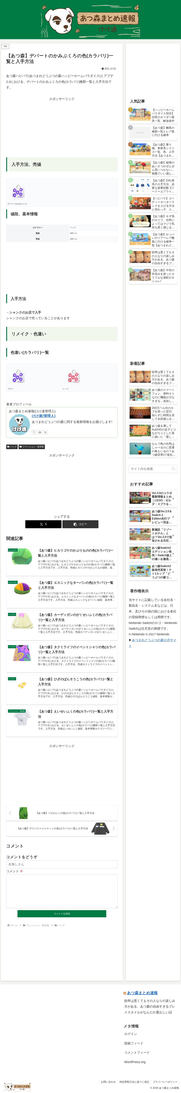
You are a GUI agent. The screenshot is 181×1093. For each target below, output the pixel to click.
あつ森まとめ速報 (142, 993)
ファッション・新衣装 (33, 446)
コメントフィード (137, 1052)
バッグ (13, 446)
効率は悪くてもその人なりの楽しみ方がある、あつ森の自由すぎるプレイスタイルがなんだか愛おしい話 (149, 1006)
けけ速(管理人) (44, 416)
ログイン (130, 1034)
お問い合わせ (108, 1081)
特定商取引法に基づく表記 (134, 1081)
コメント (14, 871)
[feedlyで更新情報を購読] (39, 432)
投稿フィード (133, 1043)
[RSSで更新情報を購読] (45, 432)
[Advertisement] (62, 126)
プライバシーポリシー (165, 1081)
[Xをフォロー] (34, 432)
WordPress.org (134, 1062)
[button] (80, 524)
